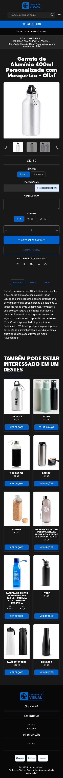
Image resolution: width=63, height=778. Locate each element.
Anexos (46, 282)
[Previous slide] (6, 147)
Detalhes (32, 282)
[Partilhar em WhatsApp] (31, 264)
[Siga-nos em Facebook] (36, 706)
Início (23, 38)
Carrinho (31, 728)
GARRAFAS (34, 38)
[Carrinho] (59, 15)
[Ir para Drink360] (46, 641)
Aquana (16, 529)
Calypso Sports (17, 662)
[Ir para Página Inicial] (31, 5)
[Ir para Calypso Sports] (17, 641)
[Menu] (4, 15)
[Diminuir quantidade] (6, 230)
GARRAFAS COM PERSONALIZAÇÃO (30, 41)
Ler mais (42, 31)
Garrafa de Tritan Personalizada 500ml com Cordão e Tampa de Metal (46, 533)
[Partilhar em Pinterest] (38, 264)
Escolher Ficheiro (48, 188)
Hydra (46, 416)
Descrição (17, 282)
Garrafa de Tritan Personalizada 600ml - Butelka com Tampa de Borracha (17, 598)
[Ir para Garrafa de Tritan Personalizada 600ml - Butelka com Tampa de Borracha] (17, 572)
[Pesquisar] (52, 15)
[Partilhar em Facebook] (17, 264)
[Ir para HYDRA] (46, 572)
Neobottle (17, 473)
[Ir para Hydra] (46, 396)
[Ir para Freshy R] (17, 396)
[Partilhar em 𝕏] (24, 264)
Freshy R (16, 416)
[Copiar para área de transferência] (46, 264)
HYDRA (46, 593)
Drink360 (46, 662)
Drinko (46, 473)
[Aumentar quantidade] (56, 230)
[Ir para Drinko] (46, 452)
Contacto (31, 724)
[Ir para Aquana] (17, 509)
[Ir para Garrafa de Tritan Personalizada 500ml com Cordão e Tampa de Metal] (46, 509)
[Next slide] (56, 147)
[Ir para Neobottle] (17, 452)
